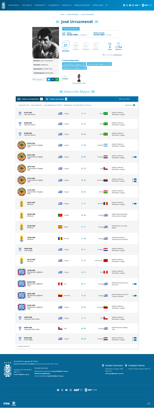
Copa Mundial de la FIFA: (53, 105)
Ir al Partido (84, 111)
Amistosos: (24, 105)
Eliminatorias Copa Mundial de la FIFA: (77, 105)
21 (65, 45)
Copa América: (36, 105)
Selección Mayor (73, 14)
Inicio (62, 14)
